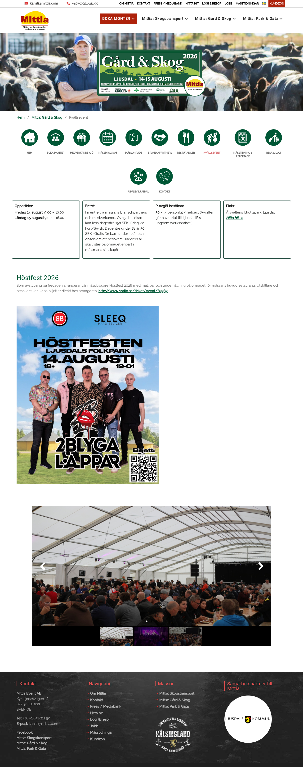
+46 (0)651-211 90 (85, 3)
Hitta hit (192, 3)
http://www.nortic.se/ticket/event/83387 (133, 291)
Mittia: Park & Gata (260, 18)
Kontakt (143, 3)
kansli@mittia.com (44, 3)
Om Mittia (126, 3)
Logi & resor (211, 3)
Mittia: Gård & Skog (213, 18)
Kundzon (277, 3)
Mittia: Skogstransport (162, 18)
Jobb (228, 3)
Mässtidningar (247, 3)
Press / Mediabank (168, 3)
